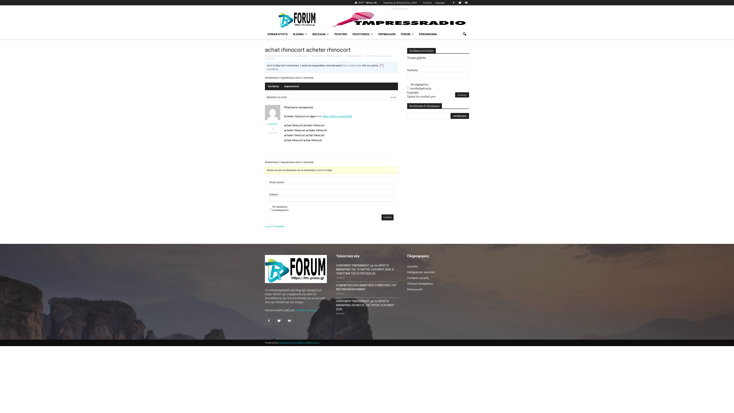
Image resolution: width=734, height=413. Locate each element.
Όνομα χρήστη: (277, 182)
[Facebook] (453, 2)
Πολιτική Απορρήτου (420, 283)
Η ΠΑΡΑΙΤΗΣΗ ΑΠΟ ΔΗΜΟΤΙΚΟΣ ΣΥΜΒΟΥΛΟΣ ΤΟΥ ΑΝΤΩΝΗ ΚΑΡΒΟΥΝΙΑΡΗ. (366, 287)
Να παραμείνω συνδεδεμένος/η (280, 208)
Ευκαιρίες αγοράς (418, 278)
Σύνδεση (427, 2)
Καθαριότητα (353, 56)
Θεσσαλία (319, 34)
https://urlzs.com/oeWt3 (337, 116)
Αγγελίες (412, 266)
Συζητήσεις (301, 56)
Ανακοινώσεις (334, 56)
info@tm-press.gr (306, 310)
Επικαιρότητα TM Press (278, 56)
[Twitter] (460, 2)
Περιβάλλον (386, 34)
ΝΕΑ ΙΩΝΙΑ (317, 56)
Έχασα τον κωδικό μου (421, 96)
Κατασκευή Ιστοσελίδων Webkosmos (298, 342)
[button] (464, 34)
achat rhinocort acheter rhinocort (308, 49)
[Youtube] (466, 2)
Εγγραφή (440, 2)
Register (280, 226)
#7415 (393, 97)
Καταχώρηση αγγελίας (421, 272)
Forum (405, 34)
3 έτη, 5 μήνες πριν (351, 65)
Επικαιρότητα (278, 34)
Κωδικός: (274, 194)
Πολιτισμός (361, 34)
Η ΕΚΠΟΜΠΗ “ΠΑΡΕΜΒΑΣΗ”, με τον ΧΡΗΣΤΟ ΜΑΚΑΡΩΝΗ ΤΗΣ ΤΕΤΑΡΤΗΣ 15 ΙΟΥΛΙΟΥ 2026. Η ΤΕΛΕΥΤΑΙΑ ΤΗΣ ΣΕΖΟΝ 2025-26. (365, 269)
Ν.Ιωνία (298, 34)
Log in (268, 226)
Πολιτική (340, 34)
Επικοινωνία (428, 34)
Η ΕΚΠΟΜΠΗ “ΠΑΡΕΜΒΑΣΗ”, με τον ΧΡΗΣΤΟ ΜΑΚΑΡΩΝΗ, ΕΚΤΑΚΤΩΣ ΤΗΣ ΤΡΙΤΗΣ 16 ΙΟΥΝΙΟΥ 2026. (365, 305)
